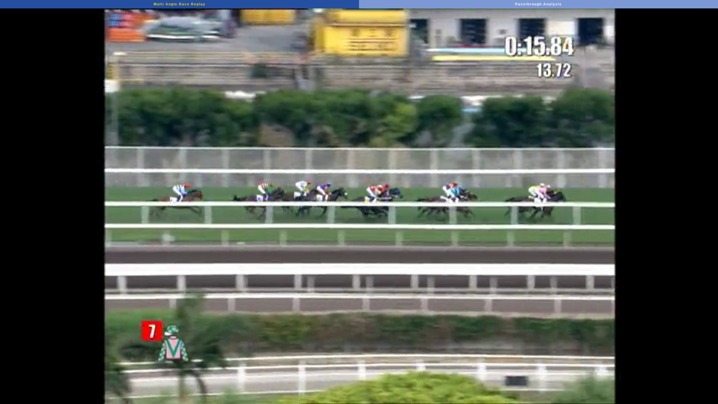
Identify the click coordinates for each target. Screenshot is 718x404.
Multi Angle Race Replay (180, 4)
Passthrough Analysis (538, 4)
